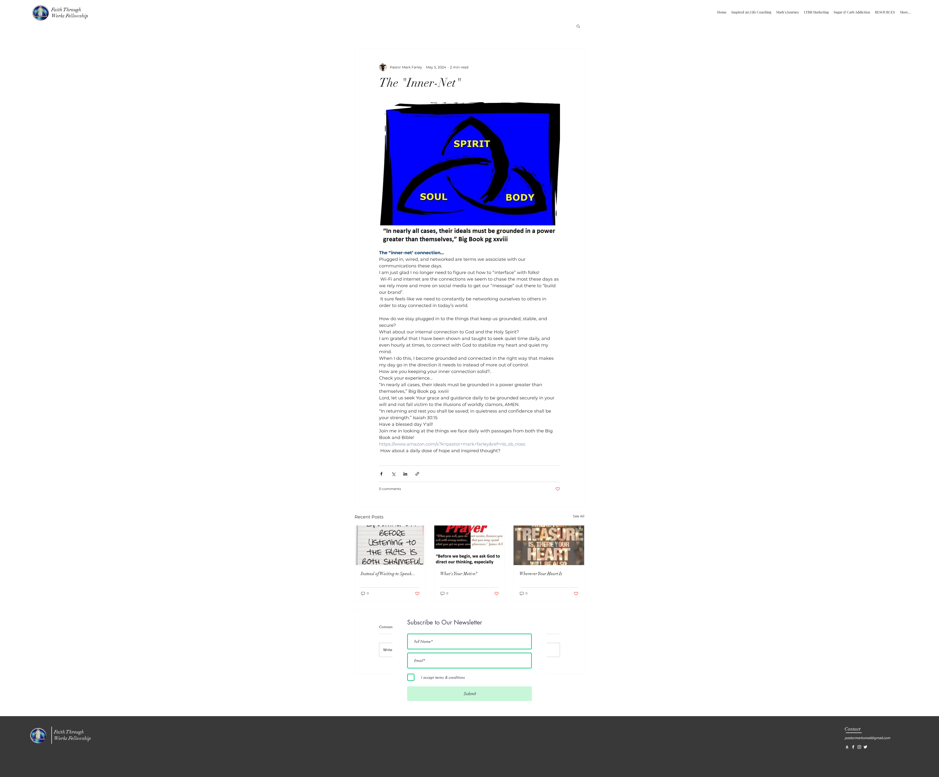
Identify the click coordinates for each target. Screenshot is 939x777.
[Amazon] (847, 746)
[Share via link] (417, 473)
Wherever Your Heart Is (540, 573)
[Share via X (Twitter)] (393, 473)
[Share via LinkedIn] (405, 473)
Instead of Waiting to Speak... (388, 573)
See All (578, 516)
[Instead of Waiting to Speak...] (390, 545)
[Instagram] (859, 746)
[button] (578, 26)
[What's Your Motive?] (469, 545)
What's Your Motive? (458, 573)
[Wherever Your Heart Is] (549, 545)
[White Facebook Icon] (853, 746)
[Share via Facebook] (381, 473)
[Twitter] (865, 746)
